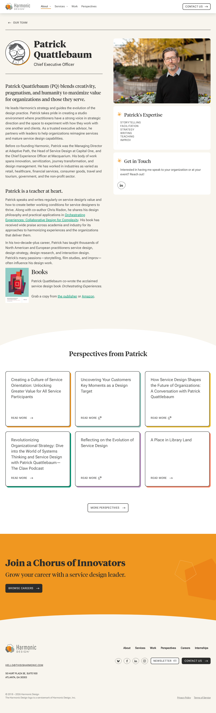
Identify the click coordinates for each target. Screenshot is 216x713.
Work (153, 648)
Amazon (88, 296)
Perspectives (168, 648)
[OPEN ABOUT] (50, 6)
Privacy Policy (184, 697)
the (60, 296)
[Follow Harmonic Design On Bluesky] (118, 661)
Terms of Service (202, 697)
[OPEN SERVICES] (67, 6)
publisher (70, 296)
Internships (201, 648)
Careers (185, 648)
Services (140, 648)
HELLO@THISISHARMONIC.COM (24, 665)
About (126, 648)
